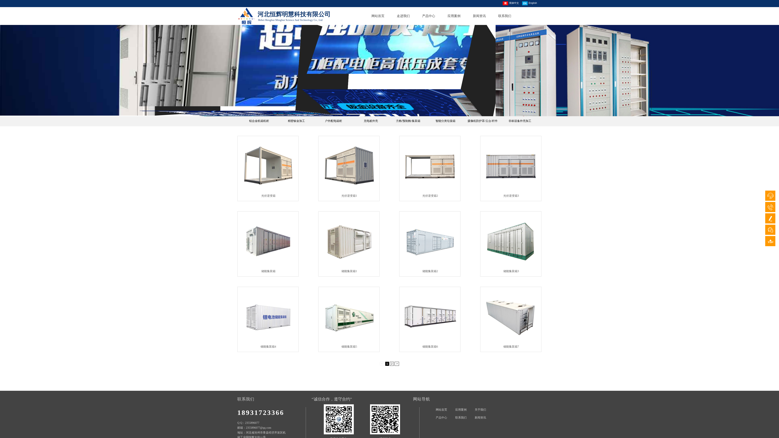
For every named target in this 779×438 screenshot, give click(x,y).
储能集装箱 (268, 271)
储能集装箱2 (430, 271)
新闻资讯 (479, 16)
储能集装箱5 (349, 346)
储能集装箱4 (268, 346)
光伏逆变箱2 (430, 195)
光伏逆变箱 (268, 195)
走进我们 (403, 16)
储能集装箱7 (511, 346)
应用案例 (454, 16)
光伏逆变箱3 (511, 195)
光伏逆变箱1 (349, 195)
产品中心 (428, 16)
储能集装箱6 (430, 346)
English (533, 3)
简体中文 (514, 3)
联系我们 (504, 16)
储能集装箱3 (511, 271)
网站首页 (377, 16)
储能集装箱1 (349, 271)
